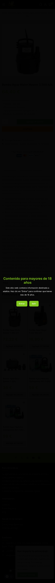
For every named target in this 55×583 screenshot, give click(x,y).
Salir (34, 304)
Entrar (22, 304)
